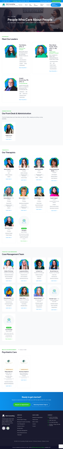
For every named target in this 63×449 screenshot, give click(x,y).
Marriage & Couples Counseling (23, 421)
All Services (19, 417)
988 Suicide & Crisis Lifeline (38, 447)
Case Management (21, 423)
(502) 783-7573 (6, 1)
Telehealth (19, 434)
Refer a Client (42, 5)
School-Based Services (22, 432)
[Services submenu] (23, 5)
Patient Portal (35, 419)
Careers (34, 423)
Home (9, 16)
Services (20, 4)
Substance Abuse (20, 426)
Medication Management (22, 430)
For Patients (36, 5)
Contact (48, 4)
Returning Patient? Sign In (45, 1)
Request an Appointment (22, 404)
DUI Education (20, 428)
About (26, 4)
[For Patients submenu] (38, 5)
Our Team (30, 5)
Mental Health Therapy (22, 419)
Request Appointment (56, 1)
